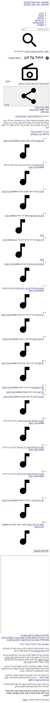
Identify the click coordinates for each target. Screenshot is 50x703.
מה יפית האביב (38, 339)
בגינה (42, 191)
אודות (36, 640)
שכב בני (41, 397)
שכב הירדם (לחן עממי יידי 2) (32, 447)
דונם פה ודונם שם (37, 216)
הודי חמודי (40, 240)
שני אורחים (39, 500)
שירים (41, 13)
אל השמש (40, 141)
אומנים (41, 16)
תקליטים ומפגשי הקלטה (34, 51)
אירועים (41, 18)
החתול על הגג (38, 264)
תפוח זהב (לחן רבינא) (35, 524)
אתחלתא (34, 134)
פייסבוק (24, 640)
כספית (24, 700)
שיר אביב (40, 392)
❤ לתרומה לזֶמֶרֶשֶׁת (41, 551)
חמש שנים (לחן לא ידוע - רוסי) (32, 288)
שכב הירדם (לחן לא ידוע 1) (33, 421)
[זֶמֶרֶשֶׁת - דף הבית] (45, 644)
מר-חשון (40, 363)
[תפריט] (46, 8)
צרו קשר (30, 640)
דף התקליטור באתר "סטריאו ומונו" (29, 116)
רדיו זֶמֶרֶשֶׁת (41, 637)
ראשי (47, 51)
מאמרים (40, 25)
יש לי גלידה (39, 315)
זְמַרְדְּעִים (4, 637)
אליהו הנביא (39, 165)
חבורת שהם (39, 107)
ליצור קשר (28, 662)
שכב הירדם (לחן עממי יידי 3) (32, 474)
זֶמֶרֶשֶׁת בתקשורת (13, 640)
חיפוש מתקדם (38, 22)
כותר (40, 134)
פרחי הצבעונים (38, 387)
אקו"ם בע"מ (39, 651)
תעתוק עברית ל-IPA (17, 637)
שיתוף (7, 105)
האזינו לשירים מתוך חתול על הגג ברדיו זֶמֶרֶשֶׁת (27, 82)
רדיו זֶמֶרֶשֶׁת (39, 20)
